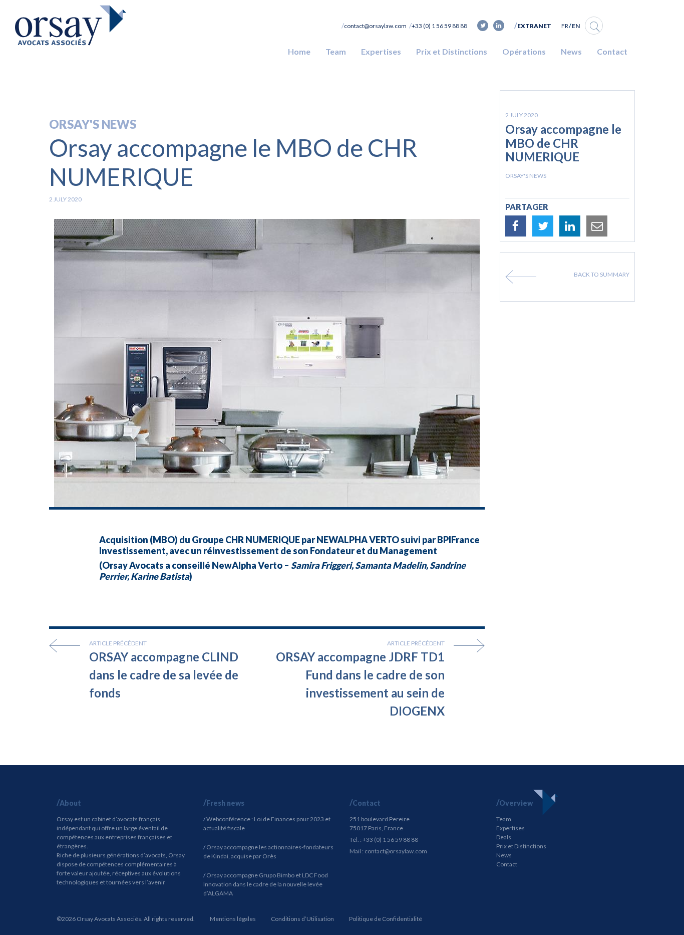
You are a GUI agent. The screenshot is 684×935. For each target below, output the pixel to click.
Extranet (534, 26)
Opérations (524, 51)
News (571, 51)
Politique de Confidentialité (385, 918)
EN (576, 26)
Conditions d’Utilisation (302, 918)
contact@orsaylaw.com (375, 26)
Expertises (381, 51)
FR (564, 26)
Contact (612, 51)
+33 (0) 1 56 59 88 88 (439, 26)
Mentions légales (233, 918)
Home (299, 51)
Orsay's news (92, 124)
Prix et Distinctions (451, 51)
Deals (503, 837)
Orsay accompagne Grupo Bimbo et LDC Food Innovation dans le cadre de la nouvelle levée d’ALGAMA (265, 884)
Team (335, 51)
